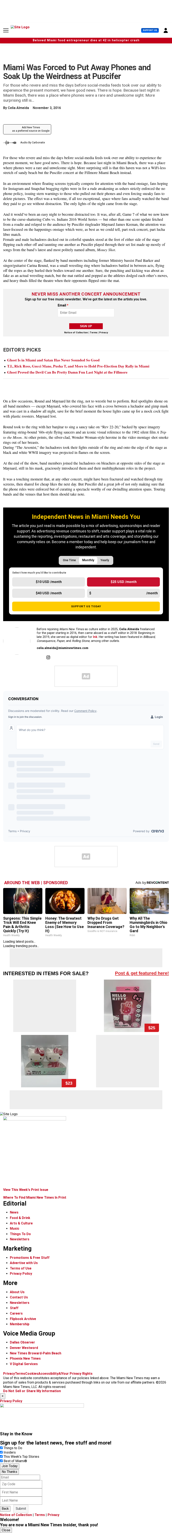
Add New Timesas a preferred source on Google (31, 129)
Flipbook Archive (23, 1319)
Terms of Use (20, 1268)
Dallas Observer (22, 1342)
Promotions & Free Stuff (30, 1258)
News (14, 1212)
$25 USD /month (124, 582)
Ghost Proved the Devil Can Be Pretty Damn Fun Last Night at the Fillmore (67, 372)
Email (63, 305)
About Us (17, 1292)
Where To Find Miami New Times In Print (34, 1197)
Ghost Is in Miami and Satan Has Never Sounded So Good (53, 360)
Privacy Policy (21, 1274)
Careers (16, 1313)
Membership (19, 1324)
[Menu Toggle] (6, 30)
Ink (95, 637)
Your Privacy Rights (77, 1374)
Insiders (10, 1452)
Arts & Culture (21, 1223)
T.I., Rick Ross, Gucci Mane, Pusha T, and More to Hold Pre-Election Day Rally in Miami (78, 366)
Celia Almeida (18, 108)
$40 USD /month (49, 593)
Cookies (31, 1374)
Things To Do (20, 1234)
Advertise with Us (24, 1263)
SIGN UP (86, 326)
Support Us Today (86, 606)
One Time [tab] (69, 560)
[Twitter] (39, 657)
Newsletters (19, 1239)
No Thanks (9, 1472)
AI (59, 1374)
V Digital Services (24, 1364)
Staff (14, 1308)
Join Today (10, 1466)
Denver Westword (24, 1348)
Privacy (103, 332)
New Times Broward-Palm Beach (35, 1353)
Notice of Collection (76, 332)
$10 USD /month (49, 582)
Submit (21, 1509)
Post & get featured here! (142, 973)
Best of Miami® (15, 1461)
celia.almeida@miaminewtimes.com (62, 648)
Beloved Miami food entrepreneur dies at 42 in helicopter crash (86, 40)
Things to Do (13, 1448)
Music (14, 1229)
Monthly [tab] (88, 560)
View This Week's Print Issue (25, 1190)
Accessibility (48, 1374)
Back (5, 1509)
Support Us (150, 30)
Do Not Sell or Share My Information (32, 1391)
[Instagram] (48, 657)
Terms (93, 332)
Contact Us (19, 1297)
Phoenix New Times (25, 1358)
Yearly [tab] (104, 560)
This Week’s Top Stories (21, 1457)
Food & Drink (20, 1218)
